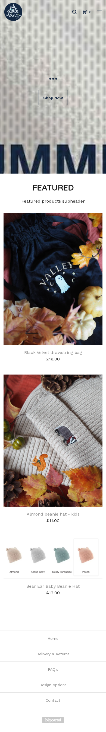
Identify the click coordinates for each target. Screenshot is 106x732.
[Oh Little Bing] (28, 12)
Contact (53, 700)
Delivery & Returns (53, 654)
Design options (53, 685)
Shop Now (53, 98)
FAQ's (53, 669)
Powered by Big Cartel (53, 720)
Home (53, 638)
